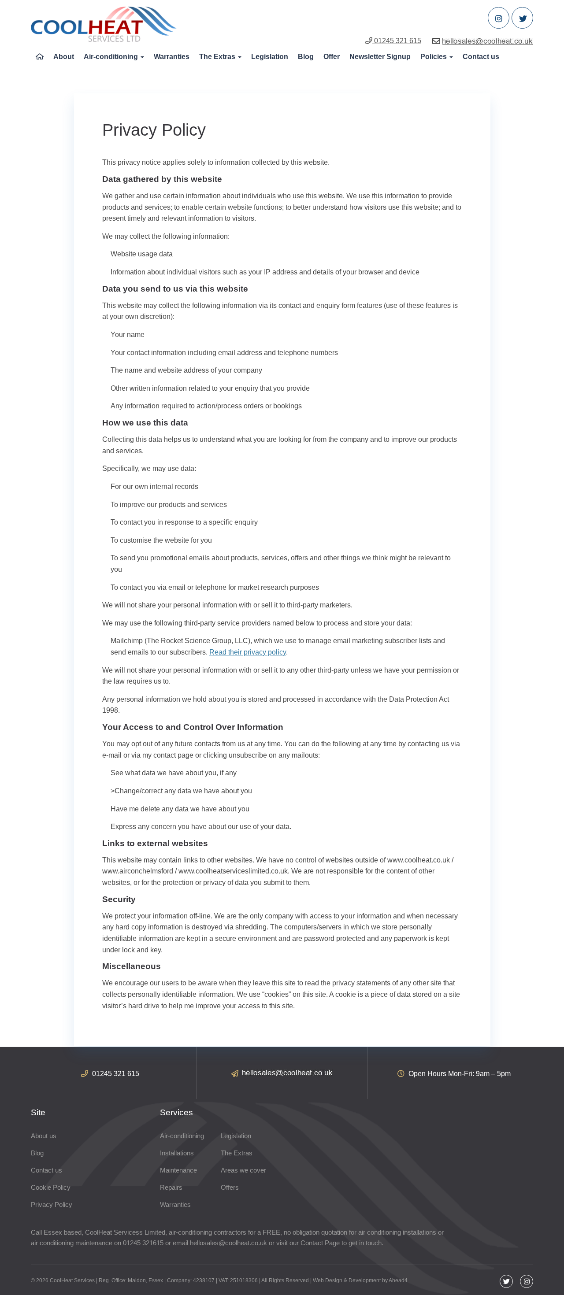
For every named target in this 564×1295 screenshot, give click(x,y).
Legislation (269, 56)
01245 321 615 (396, 40)
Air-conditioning (112, 56)
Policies (434, 56)
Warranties (171, 56)
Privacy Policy (51, 1204)
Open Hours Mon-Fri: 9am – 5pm (459, 1073)
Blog (306, 56)
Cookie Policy (50, 1187)
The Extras (218, 56)
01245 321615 (143, 1243)
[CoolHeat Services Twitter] (522, 18)
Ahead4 (398, 1280)
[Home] (39, 56)
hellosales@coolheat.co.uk (228, 1243)
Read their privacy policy (247, 652)
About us (43, 1136)
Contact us (481, 56)
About (63, 56)
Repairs (171, 1187)
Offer (331, 56)
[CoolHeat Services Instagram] (498, 18)
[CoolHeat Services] (104, 24)
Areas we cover (243, 1170)
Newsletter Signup (380, 56)
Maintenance (178, 1170)
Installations (177, 1153)
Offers (230, 1187)
